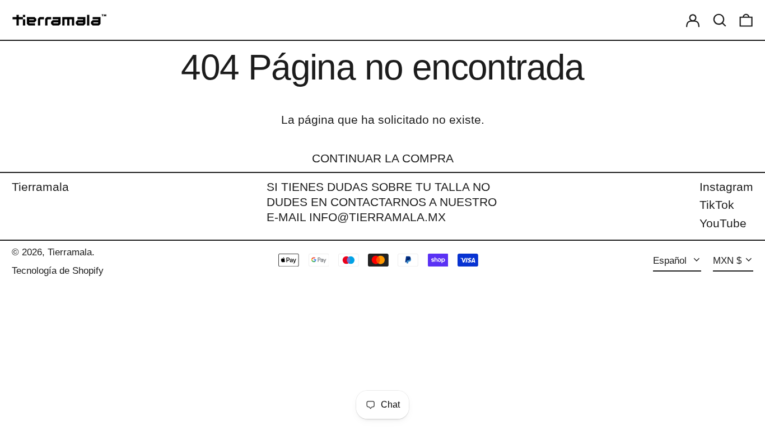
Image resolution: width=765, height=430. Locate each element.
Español (671, 260)
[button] (719, 20)
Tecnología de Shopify (58, 270)
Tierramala (40, 186)
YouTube (723, 223)
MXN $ (727, 260)
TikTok (716, 204)
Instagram (726, 186)
